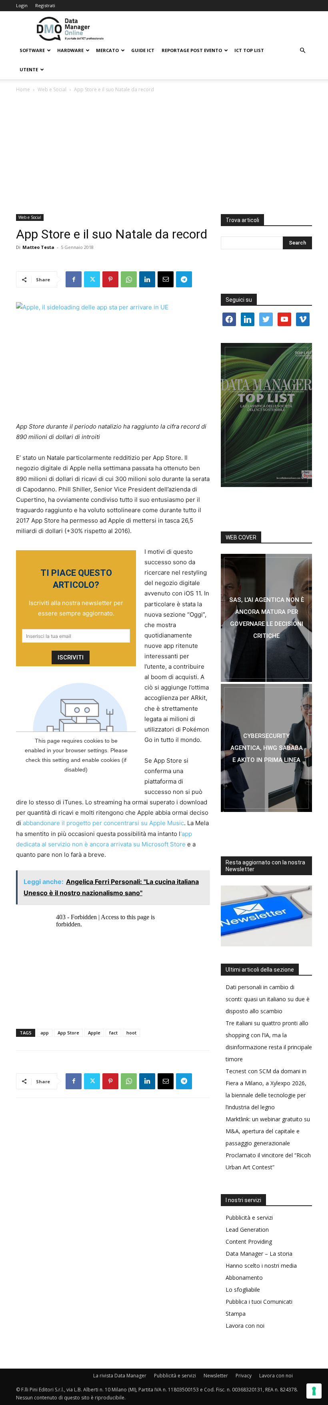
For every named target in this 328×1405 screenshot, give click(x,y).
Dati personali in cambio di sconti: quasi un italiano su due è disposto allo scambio (268, 999)
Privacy (244, 1375)
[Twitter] (92, 279)
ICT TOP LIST (249, 50)
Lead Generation (247, 1229)
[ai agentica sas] (266, 618)
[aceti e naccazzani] (266, 748)
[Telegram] (184, 279)
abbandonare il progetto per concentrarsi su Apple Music (103, 823)
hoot (131, 1033)
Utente (29, 69)
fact (113, 1033)
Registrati (45, 5)
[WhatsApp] (129, 279)
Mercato (107, 50)
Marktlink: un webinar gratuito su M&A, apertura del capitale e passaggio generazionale (268, 1131)
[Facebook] (74, 279)
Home (23, 89)
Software (32, 50)
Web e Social (52, 89)
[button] (302, 50)
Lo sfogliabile (243, 1289)
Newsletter (216, 1375)
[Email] (166, 279)
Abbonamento (244, 1277)
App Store (68, 1033)
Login (22, 5)
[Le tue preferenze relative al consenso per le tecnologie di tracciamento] (314, 1391)
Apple (94, 1033)
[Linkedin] (147, 279)
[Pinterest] (110, 279)
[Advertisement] (164, 154)
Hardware (70, 50)
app (44, 1033)
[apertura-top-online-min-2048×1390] (266, 415)
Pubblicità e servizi (249, 1217)
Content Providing (249, 1241)
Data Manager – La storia (259, 1253)
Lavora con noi (245, 1325)
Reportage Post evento (192, 50)
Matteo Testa (38, 247)
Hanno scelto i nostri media (261, 1265)
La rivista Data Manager (119, 1375)
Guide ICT (142, 50)
